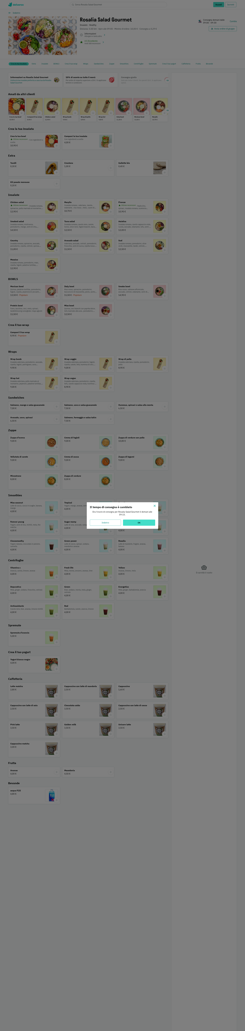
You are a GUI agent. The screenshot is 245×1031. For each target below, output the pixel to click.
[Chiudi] (154, 505)
